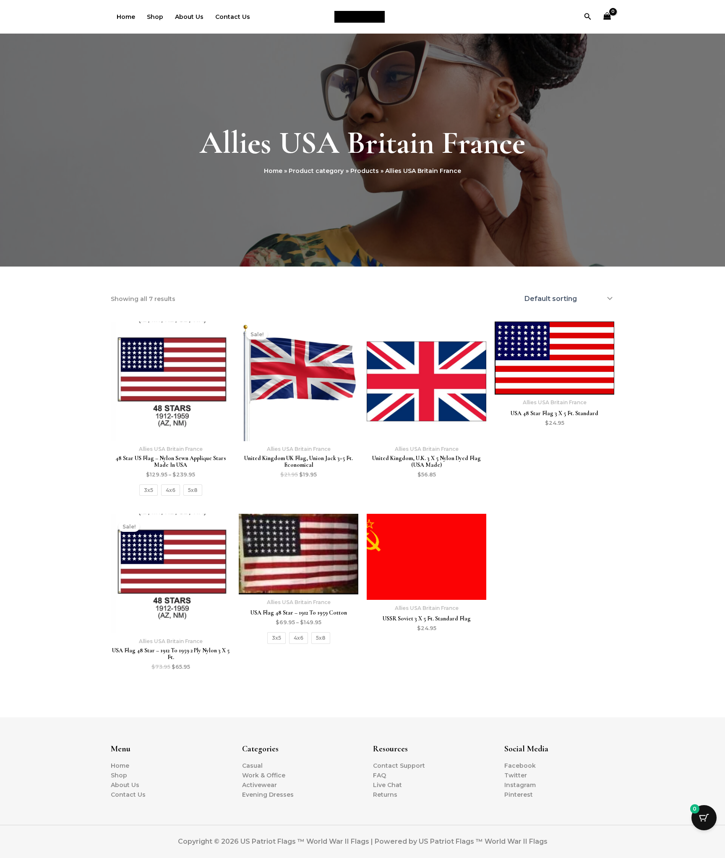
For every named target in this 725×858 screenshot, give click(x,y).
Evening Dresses (268, 794)
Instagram (520, 785)
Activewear (259, 785)
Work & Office (263, 775)
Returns (385, 794)
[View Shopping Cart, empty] (607, 17)
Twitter (515, 775)
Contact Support (399, 765)
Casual (252, 765)
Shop (155, 17)
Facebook (520, 765)
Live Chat (387, 785)
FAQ (379, 775)
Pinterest (518, 794)
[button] (588, 16)
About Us (189, 17)
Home (126, 17)
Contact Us (232, 17)
